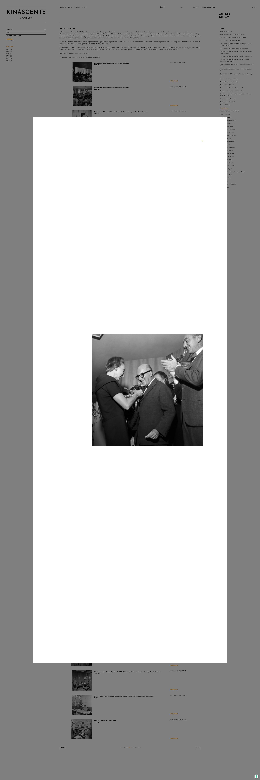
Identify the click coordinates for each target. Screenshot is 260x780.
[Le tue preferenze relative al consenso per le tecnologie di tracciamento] (256, 776)
